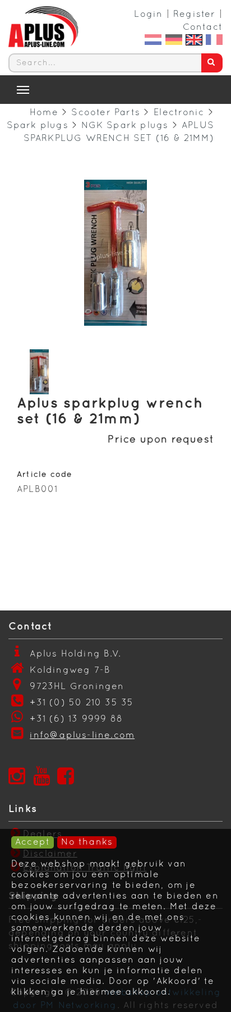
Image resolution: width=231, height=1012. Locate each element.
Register (194, 15)
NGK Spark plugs (124, 126)
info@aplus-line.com (82, 736)
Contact (203, 27)
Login (148, 15)
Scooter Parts (105, 113)
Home (44, 113)
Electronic (179, 113)
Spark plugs (37, 126)
